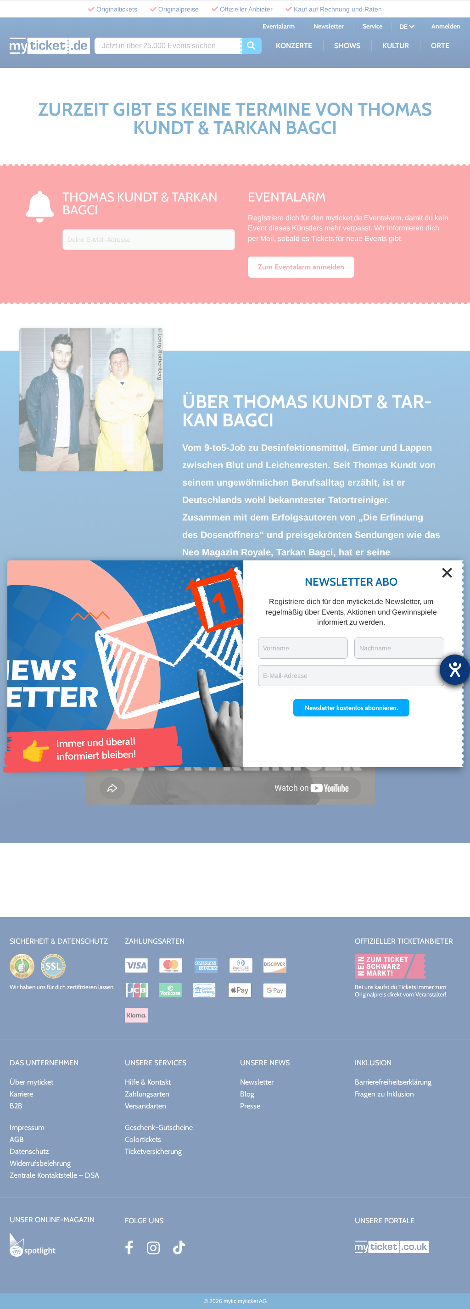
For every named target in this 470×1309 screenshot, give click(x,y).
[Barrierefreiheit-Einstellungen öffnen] (455, 669)
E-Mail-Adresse (285, 675)
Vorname (276, 648)
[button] (351, 707)
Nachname (375, 648)
